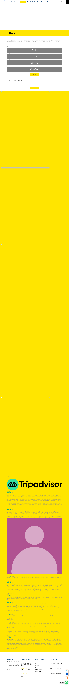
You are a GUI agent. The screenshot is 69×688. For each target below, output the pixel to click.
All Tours (28, 1)
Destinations (22, 1)
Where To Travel (38, 669)
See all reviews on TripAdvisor (12, 651)
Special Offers (33, 1)
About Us (46, 1)
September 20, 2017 (24, 661)
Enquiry (50, 1)
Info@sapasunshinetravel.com (49, 685)
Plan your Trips (40, 1)
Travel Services (38, 671)
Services (36, 667)
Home (12, 1)
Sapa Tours (16, 1)
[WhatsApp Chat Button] (66, 682)
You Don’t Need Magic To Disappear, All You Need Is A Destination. (26, 664)
